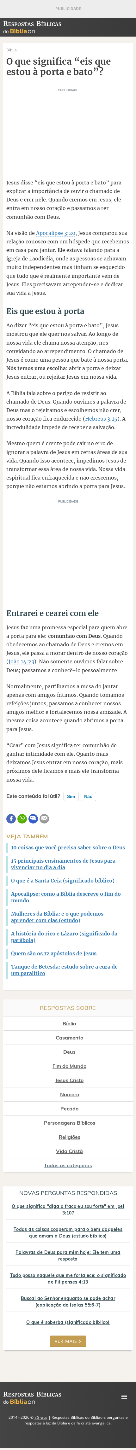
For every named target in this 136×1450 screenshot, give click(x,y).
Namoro (69, 1094)
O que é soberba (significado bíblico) (68, 1322)
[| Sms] (33, 819)
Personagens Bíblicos (69, 1123)
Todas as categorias (68, 1165)
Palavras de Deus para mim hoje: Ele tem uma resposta (67, 1255)
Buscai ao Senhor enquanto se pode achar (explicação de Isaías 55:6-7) (68, 1302)
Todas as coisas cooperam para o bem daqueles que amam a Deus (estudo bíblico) (68, 1232)
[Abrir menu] (124, 1396)
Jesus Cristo (69, 1080)
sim (71, 796)
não (88, 796)
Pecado (69, 1108)
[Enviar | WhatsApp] (22, 819)
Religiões (69, 1137)
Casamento (69, 1037)
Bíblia (69, 1023)
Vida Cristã (69, 1151)
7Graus (40, 1417)
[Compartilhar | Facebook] (11, 819)
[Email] (44, 819)
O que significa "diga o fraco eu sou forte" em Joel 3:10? (68, 1209)
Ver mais (66, 1341)
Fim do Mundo (69, 1066)
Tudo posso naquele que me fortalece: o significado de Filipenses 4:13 (68, 1278)
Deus (69, 1052)
